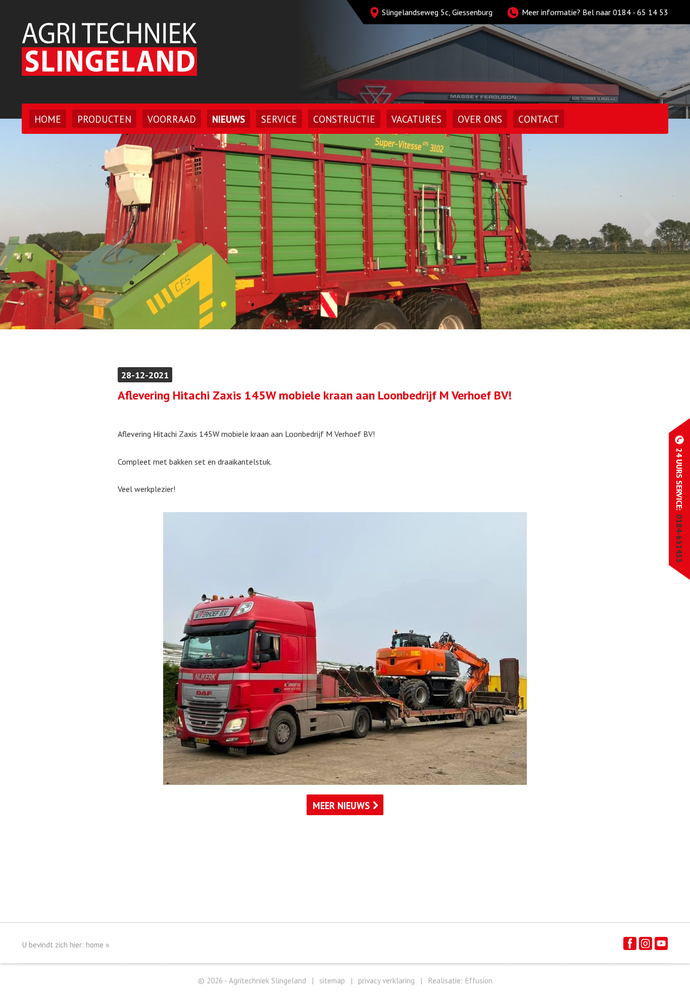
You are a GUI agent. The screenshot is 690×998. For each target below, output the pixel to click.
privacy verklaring (386, 980)
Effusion (478, 980)
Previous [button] (39, 224)
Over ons (480, 119)
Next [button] (651, 224)
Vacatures (416, 119)
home (95, 945)
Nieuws (228, 119)
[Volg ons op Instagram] (645, 943)
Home (47, 119)
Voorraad (171, 119)
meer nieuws (341, 806)
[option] (345, 224)
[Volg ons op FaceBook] (629, 943)
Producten (104, 119)
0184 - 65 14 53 (640, 12)
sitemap (332, 980)
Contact (538, 119)
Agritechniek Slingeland (109, 49)
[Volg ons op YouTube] (661, 943)
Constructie (344, 119)
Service (279, 119)
